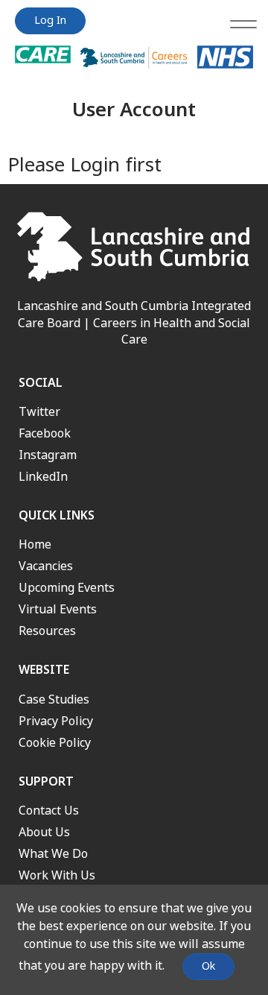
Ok (208, 966)
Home (35, 544)
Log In (50, 20)
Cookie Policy (55, 742)
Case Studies (54, 699)
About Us (44, 832)
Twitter (39, 411)
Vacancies (46, 566)
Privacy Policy (56, 721)
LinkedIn (43, 476)
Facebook (45, 433)
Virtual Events (58, 609)
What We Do (53, 853)
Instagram (48, 455)
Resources (47, 630)
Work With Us (57, 875)
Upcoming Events (67, 587)
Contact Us (49, 810)
